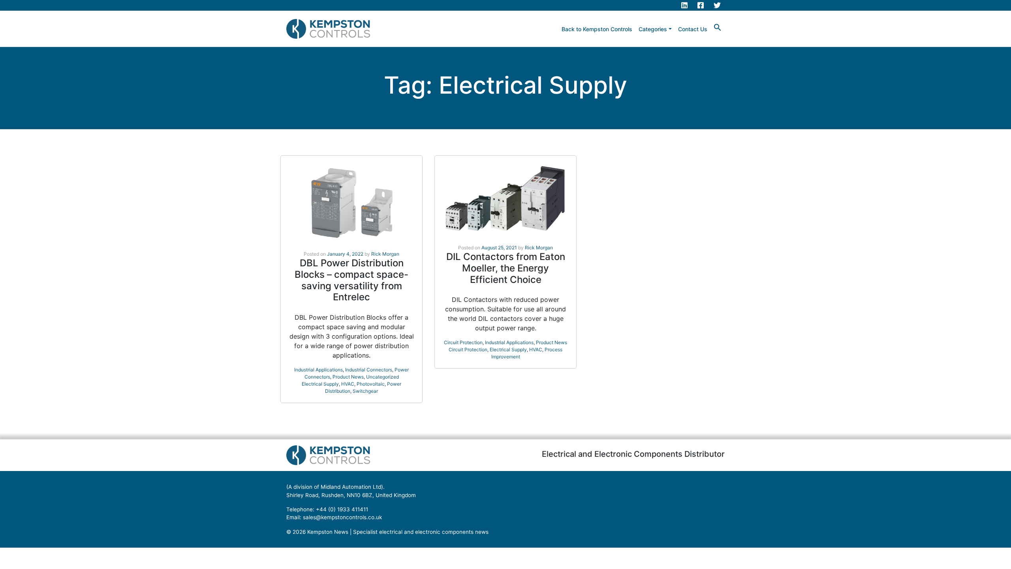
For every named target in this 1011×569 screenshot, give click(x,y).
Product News (348, 377)
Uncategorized (382, 377)
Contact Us (692, 29)
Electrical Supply (320, 384)
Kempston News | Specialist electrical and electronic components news (398, 532)
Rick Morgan (385, 254)
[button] (717, 26)
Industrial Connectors (368, 370)
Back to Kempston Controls (597, 29)
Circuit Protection (463, 342)
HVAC (347, 384)
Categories (653, 29)
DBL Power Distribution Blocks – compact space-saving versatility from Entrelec (351, 280)
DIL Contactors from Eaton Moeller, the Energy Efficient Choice (505, 268)
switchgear (365, 391)
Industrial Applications (318, 370)
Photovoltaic (371, 384)
